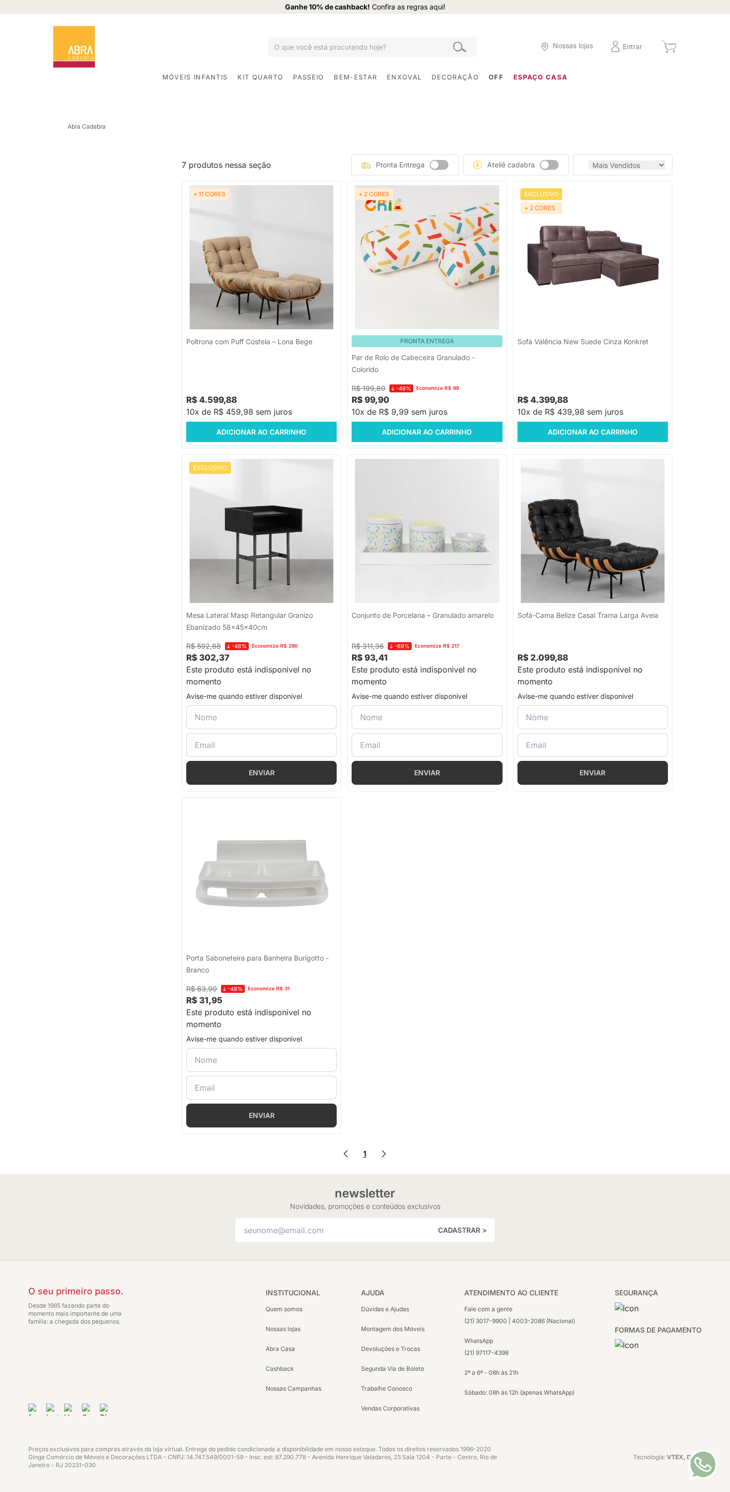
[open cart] (668, 47)
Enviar (262, 772)
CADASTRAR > (462, 1230)
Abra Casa (280, 1348)
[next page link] (383, 1154)
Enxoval (404, 77)
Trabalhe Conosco (386, 1388)
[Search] (459, 46)
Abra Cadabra (87, 126)
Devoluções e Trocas (390, 1348)
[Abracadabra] (74, 47)
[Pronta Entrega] (439, 165)
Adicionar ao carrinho (261, 432)
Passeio (308, 77)
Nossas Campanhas (293, 1388)
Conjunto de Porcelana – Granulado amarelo (423, 615)
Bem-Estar (355, 77)
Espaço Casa (540, 77)
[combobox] (372, 47)
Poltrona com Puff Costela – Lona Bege (249, 341)
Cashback (280, 1368)
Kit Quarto (260, 77)
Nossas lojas (283, 1329)
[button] (512, 46)
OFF (496, 77)
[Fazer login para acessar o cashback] (512, 46)
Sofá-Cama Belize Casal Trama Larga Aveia (587, 615)
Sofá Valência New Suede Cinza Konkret (583, 341)
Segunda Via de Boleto (392, 1368)
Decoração (455, 77)
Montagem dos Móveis (393, 1329)
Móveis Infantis (195, 77)
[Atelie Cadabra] (549, 165)
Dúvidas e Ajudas (385, 1309)
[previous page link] (345, 1154)
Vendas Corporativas (390, 1408)
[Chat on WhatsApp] (703, 1464)
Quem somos (284, 1309)
